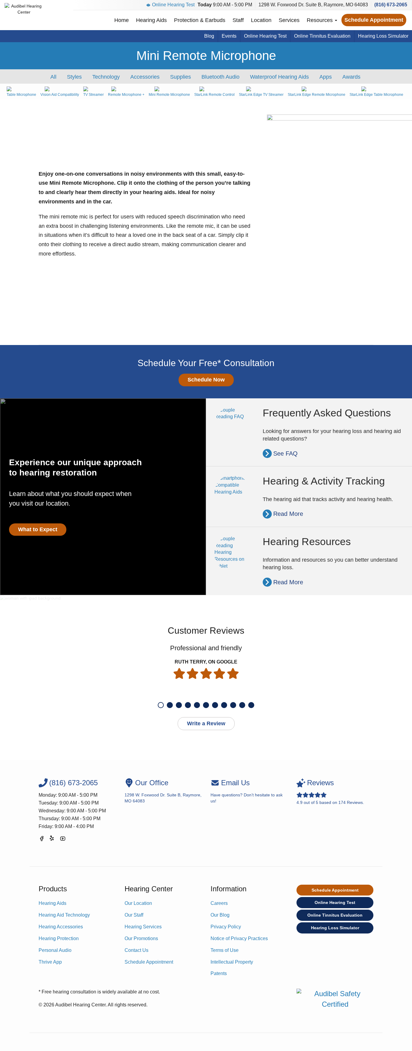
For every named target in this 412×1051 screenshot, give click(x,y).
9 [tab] (233, 705)
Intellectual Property (232, 962)
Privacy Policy (226, 926)
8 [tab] (224, 705)
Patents (219, 973)
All (53, 77)
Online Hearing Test (173, 4)
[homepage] (24, 15)
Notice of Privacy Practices (239, 938)
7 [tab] (215, 705)
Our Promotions (141, 938)
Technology (106, 77)
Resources (320, 20)
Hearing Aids (151, 20)
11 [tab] (251, 705)
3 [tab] (179, 705)
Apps (325, 77)
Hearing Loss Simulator (383, 36)
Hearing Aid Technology (64, 915)
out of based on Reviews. (330, 792)
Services (289, 20)
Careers (219, 903)
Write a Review (206, 723)
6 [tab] (206, 705)
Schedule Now (206, 380)
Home (121, 20)
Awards (351, 77)
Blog (209, 36)
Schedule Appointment (373, 20)
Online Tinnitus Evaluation (322, 36)
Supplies (180, 77)
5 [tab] (197, 705)
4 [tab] (188, 705)
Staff (238, 20)
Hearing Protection (59, 938)
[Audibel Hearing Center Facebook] (42, 840)
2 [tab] (170, 705)
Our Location (138, 903)
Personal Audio (55, 950)
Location (261, 20)
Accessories (145, 77)
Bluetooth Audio (220, 77)
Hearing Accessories (61, 926)
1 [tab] (161, 705)
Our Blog (220, 915)
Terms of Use (225, 950)
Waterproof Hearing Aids (279, 77)
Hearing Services (143, 926)
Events (229, 36)
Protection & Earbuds (199, 20)
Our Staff (134, 915)
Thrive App (50, 962)
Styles (74, 77)
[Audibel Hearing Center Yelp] (52, 840)
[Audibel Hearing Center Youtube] (63, 840)
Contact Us (136, 950)
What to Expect (37, 529)
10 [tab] (242, 705)
